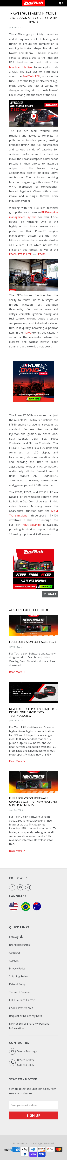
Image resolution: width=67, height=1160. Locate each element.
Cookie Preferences (21, 1008)
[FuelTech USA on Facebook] (13, 887)
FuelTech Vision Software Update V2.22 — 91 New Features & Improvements (33, 801)
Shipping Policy (18, 976)
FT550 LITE (25, 254)
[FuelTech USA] (13, 910)
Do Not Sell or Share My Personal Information (29, 1026)
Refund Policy (17, 984)
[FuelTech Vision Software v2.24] (33, 637)
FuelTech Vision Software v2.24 (32, 642)
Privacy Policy (17, 968)
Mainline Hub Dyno (21, 67)
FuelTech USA (27, 1143)
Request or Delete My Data (25, 1016)
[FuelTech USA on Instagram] (29, 887)
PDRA (27, 332)
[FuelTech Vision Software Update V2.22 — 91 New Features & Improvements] (33, 793)
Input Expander (32, 525)
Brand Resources (19, 945)
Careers (14, 960)
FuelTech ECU (31, 76)
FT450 (42, 254)
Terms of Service (19, 992)
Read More (16, 672)
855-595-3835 (25, 1060)
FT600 (13, 254)
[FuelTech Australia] (37, 910)
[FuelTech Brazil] (25, 910)
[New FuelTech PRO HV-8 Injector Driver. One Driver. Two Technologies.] (33, 704)
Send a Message (27, 1051)
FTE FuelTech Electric (22, 1000)
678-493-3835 (25, 1065)
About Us (14, 952)
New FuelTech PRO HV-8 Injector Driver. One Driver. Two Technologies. (33, 712)
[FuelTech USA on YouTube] (21, 887)
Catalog (14, 937)
